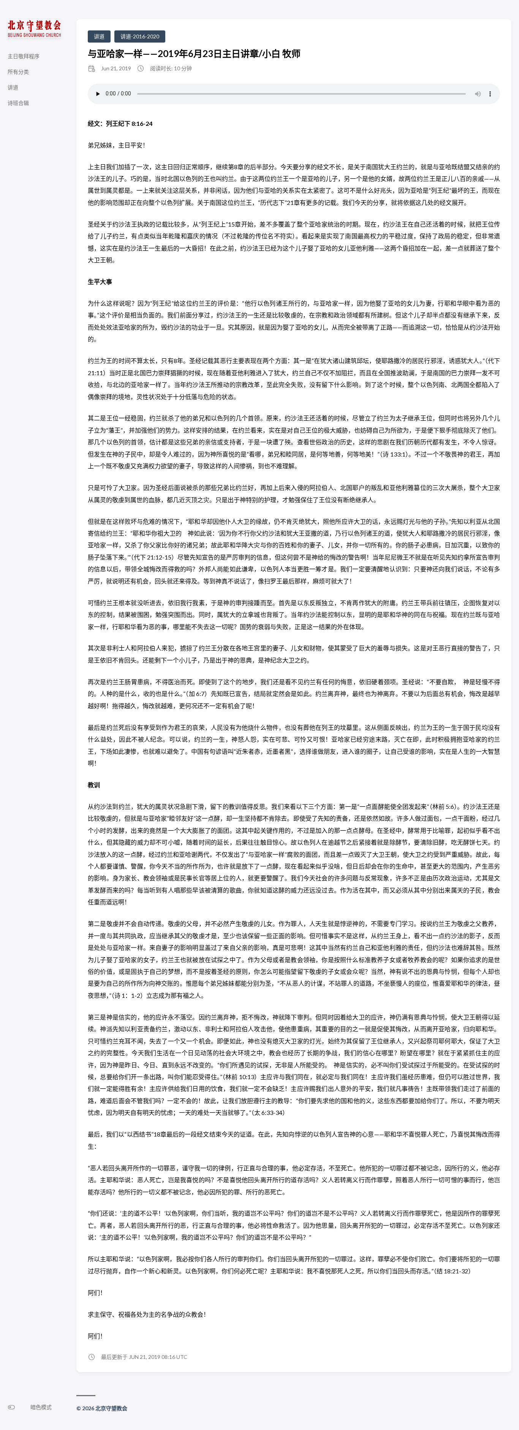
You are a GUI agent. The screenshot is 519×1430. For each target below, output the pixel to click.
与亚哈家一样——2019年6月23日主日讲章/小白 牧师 (194, 53)
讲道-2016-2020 (139, 36)
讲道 (99, 36)
